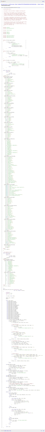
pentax (42, 4)
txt (41, 430)
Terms (10, 430)
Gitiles (5, 430)
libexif (16, 4)
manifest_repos (11, 4)
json (43, 430)
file (19, 7)
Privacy (8, 430)
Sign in (43, 1)
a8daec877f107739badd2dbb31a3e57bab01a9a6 (27, 4)
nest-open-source (4, 4)
